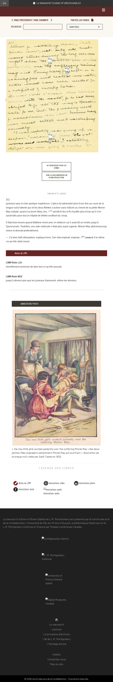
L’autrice (57, 629)
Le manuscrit (56, 624)
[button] (85, 27)
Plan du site (56, 664)
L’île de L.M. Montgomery (56, 639)
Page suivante (41, 20)
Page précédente (22, 20)
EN (4, 3)
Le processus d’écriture (56, 634)
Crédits (56, 654)
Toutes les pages (80, 20)
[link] (6, 187)
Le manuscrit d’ (58, 3)
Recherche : (16, 26)
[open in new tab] (56, 559)
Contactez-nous (56, 659)
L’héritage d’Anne (56, 643)
